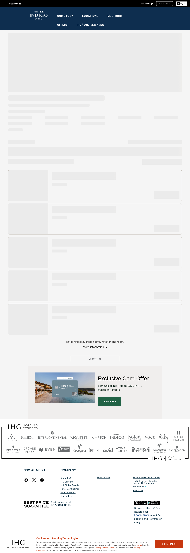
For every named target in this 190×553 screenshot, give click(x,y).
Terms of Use (103, 477)
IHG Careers (67, 481)
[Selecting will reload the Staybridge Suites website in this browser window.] (140, 449)
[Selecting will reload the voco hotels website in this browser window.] (150, 436)
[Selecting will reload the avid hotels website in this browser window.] (108, 449)
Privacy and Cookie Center (146, 477)
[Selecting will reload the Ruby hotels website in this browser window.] (163, 436)
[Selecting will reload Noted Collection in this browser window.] (134, 436)
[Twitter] (34, 480)
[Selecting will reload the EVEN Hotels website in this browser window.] (47, 449)
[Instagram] (42, 480)
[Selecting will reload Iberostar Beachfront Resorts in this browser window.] (13, 449)
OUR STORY (65, 16)
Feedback (138, 490)
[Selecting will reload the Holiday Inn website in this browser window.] (79, 449)
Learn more (142, 515)
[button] (181, 3)
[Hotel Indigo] (39, 14)
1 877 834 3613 (60, 505)
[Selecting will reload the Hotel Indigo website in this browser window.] (117, 436)
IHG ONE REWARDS (90, 24)
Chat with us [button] (15, 4)
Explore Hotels (68, 492)
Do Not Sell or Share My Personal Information (145, 482)
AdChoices (138, 486)
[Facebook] (26, 480)
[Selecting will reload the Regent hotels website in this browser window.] (27, 436)
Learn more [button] (109, 401)
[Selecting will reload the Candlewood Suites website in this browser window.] (177, 449)
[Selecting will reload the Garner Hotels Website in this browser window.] (94, 449)
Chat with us (67, 496)
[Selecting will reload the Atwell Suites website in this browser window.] (122, 449)
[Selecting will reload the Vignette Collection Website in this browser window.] (79, 436)
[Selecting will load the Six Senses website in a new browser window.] (11, 436)
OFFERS (62, 24)
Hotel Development (71, 489)
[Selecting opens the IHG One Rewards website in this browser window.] (166, 458)
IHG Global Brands (70, 485)
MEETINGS (114, 16)
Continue (169, 544)
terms (139, 544)
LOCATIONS (90, 16)
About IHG (66, 478)
